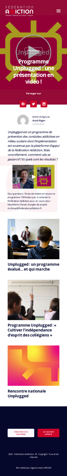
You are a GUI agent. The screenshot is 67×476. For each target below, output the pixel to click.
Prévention (33, 50)
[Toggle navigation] (57, 10)
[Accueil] (19, 10)
